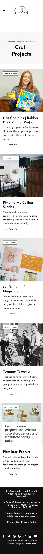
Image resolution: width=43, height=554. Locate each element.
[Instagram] (30, 536)
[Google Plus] (19, 536)
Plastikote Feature (17, 452)
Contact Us (13, 522)
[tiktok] (24, 535)
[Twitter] (9, 536)
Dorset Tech (30, 544)
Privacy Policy (28, 522)
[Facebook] (3, 536)
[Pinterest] (14, 536)
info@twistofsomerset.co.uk (21, 516)
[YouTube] (35, 536)
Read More (13, 145)
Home (19, 38)
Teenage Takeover (17, 371)
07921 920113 (30, 513)
